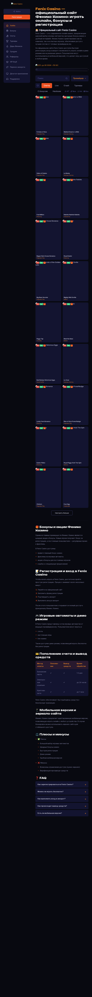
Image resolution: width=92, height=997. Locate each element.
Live (57, 85)
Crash (66, 85)
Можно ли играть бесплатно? (51, 791)
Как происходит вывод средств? (52, 806)
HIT (68, 91)
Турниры (78, 85)
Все (86, 91)
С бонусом (43, 91)
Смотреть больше (62, 513)
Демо (48, 118)
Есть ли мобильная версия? (50, 813)
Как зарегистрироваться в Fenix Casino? (55, 784)
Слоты (47, 85)
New (74, 91)
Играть (48, 114)
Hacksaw (57, 91)
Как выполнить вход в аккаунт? (52, 799)
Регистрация (17, 17)
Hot (80, 91)
